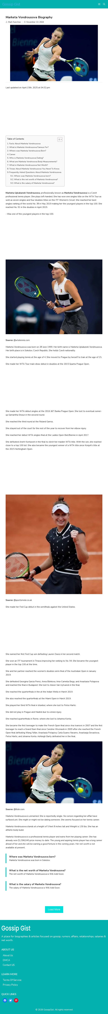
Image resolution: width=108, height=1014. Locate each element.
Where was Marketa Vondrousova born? (32, 176)
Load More (54, 909)
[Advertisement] (54, 112)
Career (12, 154)
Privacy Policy (10, 984)
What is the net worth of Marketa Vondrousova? (36, 179)
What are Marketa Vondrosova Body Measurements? (33, 161)
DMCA (6, 960)
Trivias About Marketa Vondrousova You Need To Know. (34, 168)
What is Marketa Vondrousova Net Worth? (28, 165)
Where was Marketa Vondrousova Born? (27, 150)
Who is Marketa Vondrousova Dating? (26, 158)
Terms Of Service (12, 980)
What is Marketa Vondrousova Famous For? (29, 147)
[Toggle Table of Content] (58, 139)
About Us (8, 955)
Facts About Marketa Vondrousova (24, 143)
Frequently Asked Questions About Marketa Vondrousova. (35, 172)
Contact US (9, 965)
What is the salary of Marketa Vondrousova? (34, 183)
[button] (104, 4)
